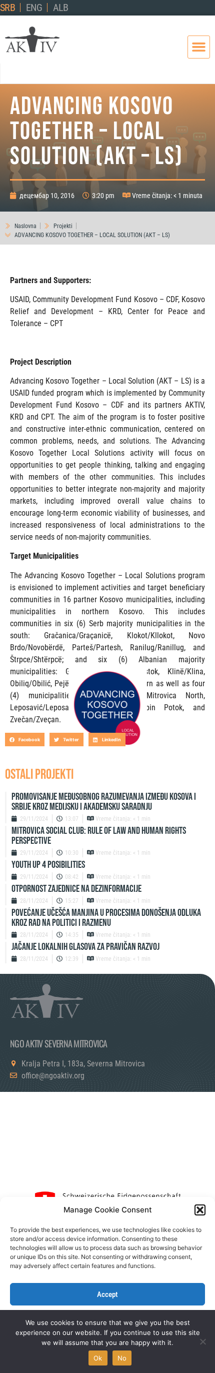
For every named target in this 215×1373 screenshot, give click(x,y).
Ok (98, 1358)
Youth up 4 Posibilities (48, 865)
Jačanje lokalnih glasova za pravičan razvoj (86, 947)
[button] (200, 1210)
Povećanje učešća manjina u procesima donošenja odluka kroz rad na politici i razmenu (106, 918)
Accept (107, 1294)
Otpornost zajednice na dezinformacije (77, 889)
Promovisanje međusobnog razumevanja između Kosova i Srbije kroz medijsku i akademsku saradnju (104, 802)
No (122, 1358)
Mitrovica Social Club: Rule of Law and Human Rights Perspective (99, 836)
